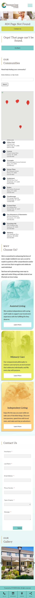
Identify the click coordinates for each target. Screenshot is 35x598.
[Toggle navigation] (30, 5)
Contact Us (17, 29)
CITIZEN (14, 588)
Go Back (17, 48)
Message (7, 512)
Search (5, 84)
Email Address (9, 476)
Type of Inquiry (9, 500)
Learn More (17, 325)
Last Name (8, 463)
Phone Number (9, 488)
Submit (20, 528)
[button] (28, 103)
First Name (8, 451)
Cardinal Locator (10, 139)
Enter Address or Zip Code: (10, 75)
